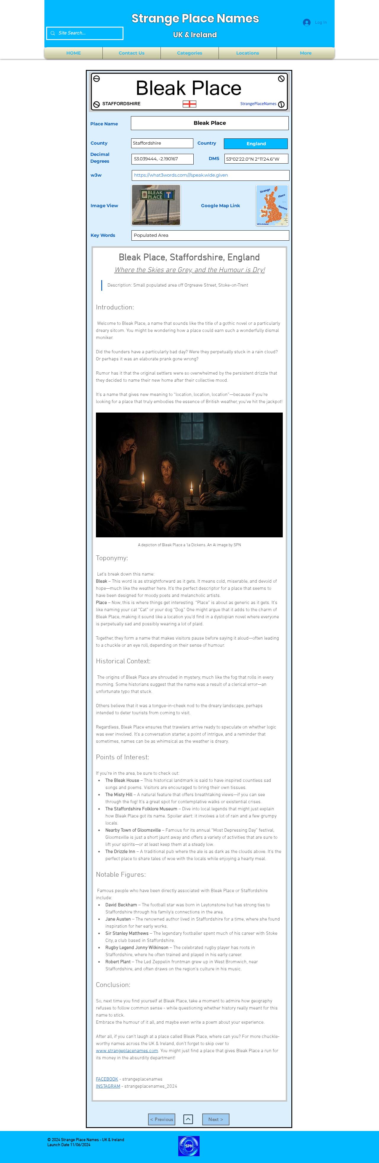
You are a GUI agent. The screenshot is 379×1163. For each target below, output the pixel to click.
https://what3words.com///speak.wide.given (181, 175)
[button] (190, 53)
